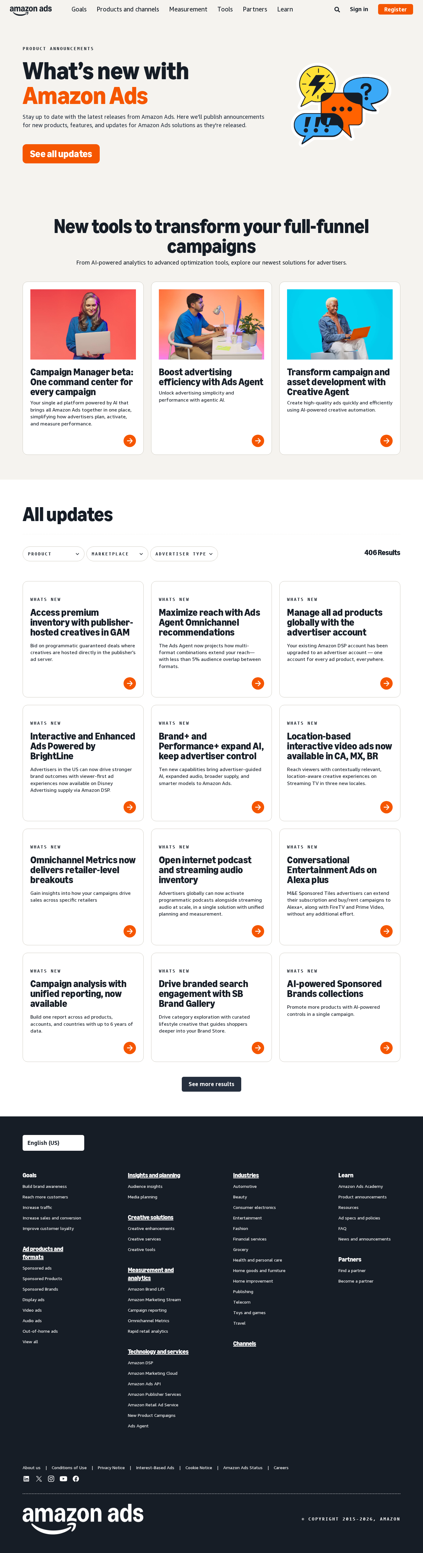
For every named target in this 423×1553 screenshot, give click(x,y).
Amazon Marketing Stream (154, 1299)
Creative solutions (150, 1217)
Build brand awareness (45, 1186)
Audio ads (32, 1320)
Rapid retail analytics (148, 1331)
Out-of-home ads (40, 1331)
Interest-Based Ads (155, 1467)
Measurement (188, 9)
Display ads (34, 1299)
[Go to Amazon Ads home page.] (83, 1519)
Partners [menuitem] (349, 1259)
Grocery (240, 1249)
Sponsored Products (42, 1278)
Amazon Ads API (144, 1383)
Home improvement (253, 1280)
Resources (348, 1207)
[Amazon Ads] (26, 9)
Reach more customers (45, 1196)
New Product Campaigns (152, 1415)
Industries (246, 1175)
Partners (255, 9)
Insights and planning (154, 1175)
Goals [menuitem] (30, 1175)
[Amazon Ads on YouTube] (63, 1480)
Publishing (243, 1291)
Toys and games (249, 1312)
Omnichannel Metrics (148, 1320)
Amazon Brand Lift (146, 1289)
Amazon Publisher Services (154, 1394)
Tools (225, 9)
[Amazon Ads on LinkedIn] (26, 1480)
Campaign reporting (147, 1310)
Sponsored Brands (40, 1289)
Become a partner (355, 1280)
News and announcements (364, 1238)
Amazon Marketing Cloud (152, 1373)
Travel (239, 1323)
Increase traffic (37, 1207)
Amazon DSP (140, 1362)
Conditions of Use (69, 1467)
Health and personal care (257, 1259)
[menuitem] (54, 1300)
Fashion (240, 1228)
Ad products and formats (43, 1253)
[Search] (337, 10)
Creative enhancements (151, 1228)
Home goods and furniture (259, 1270)
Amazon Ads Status (243, 1467)
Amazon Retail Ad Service (153, 1404)
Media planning (142, 1196)
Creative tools (141, 1249)
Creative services (144, 1238)
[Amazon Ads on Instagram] (51, 1480)
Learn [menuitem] (345, 1175)
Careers (281, 1467)
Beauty (240, 1196)
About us (32, 1467)
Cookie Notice (198, 1467)
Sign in (359, 9)
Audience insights (145, 1186)
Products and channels (128, 9)
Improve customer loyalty (48, 1228)
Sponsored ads (37, 1267)
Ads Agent (138, 1425)
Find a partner (352, 1270)
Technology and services (158, 1351)
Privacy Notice (111, 1467)
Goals (79, 9)
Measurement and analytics (151, 1274)
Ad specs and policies (359, 1217)
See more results (211, 1084)
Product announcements (362, 1196)
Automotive (245, 1186)
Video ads (32, 1310)
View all (30, 1341)
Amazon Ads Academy (360, 1186)
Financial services (250, 1238)
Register (395, 9)
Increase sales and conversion (52, 1217)
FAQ (342, 1228)
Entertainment (247, 1217)
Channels (244, 1343)
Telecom (242, 1302)
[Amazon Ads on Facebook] (76, 1480)
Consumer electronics (254, 1207)
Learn (285, 9)
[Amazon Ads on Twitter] (38, 1479)
